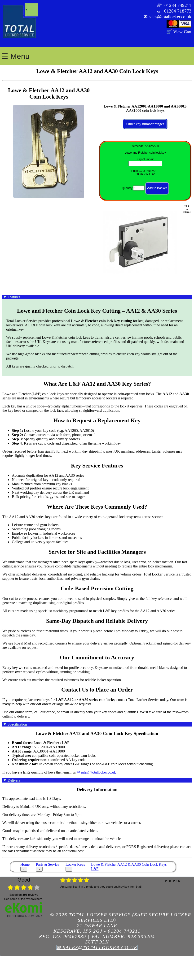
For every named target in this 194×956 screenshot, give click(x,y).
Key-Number (145, 159)
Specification (17, 724)
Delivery (14, 780)
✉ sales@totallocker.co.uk (96, 772)
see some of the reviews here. (23, 899)
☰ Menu (15, 56)
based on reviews (23, 894)
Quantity (127, 188)
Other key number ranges (145, 124)
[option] (121, 894)
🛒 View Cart (178, 31)
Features (14, 297)
